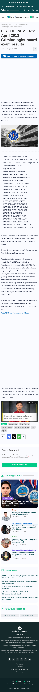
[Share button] (23, 436)
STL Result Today (27, 615)
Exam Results (24, 424)
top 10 (8, 25)
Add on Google (19, 56)
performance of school (22, 427)
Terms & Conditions (13, 684)
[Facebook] (9, 436)
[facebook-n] (24, 10)
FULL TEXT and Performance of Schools (15, 313)
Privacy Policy (28, 684)
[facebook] (9, 659)
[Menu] (3, 17)
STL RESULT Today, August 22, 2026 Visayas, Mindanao (17, 588)
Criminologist (13, 424)
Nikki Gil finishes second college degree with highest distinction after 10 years (24, 527)
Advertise (20, 666)
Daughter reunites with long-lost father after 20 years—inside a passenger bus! (24, 540)
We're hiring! (19, 672)
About (20, 681)
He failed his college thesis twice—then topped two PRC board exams (17, 502)
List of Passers (7, 427)
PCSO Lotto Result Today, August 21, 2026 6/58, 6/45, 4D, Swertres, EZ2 (20, 598)
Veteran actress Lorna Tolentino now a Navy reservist (24, 513)
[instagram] (32, 10)
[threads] (36, 10)
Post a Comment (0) (19, 464)
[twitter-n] (28, 10)
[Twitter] (14, 436)
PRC (33, 427)
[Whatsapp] (19, 436)
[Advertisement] (19, 79)
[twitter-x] (13, 659)
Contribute (19, 664)
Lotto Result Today (9, 615)
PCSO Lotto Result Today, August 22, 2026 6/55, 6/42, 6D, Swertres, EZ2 (20, 577)
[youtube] (29, 659)
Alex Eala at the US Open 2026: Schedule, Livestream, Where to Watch (16, 593)
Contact (28, 681)
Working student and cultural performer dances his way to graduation (23, 554)
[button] (32, 17)
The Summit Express (23, 689)
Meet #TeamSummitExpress (19, 669)
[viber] (25, 659)
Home (3, 25)
